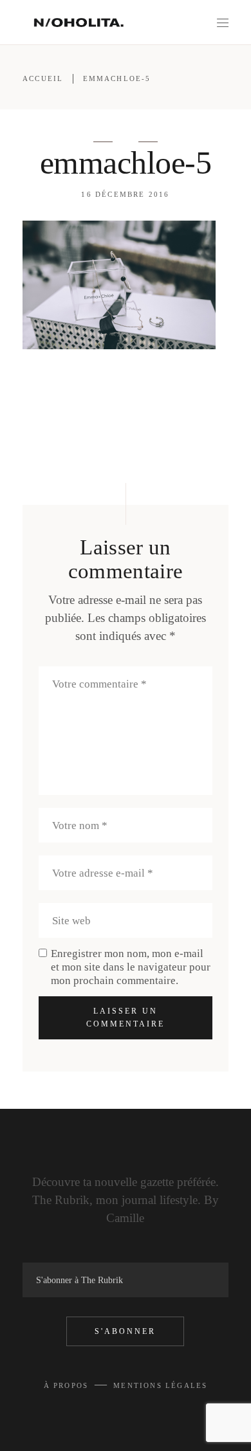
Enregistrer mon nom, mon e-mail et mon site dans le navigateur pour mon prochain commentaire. (130, 967)
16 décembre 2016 (125, 194)
